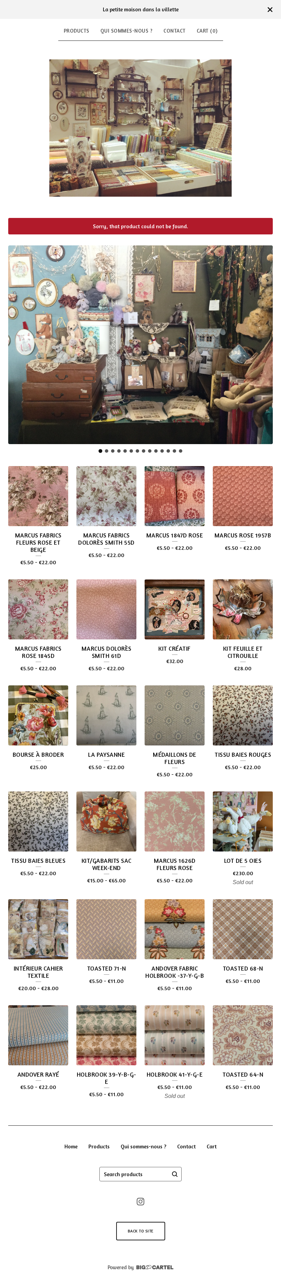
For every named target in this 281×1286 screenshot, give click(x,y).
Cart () (207, 30)
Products (76, 30)
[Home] (140, 128)
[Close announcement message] (270, 9)
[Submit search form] (175, 1174)
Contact (174, 30)
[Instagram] (140, 1201)
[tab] (100, 451)
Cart (212, 1146)
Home (70, 1146)
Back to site (141, 1230)
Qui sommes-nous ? (126, 30)
